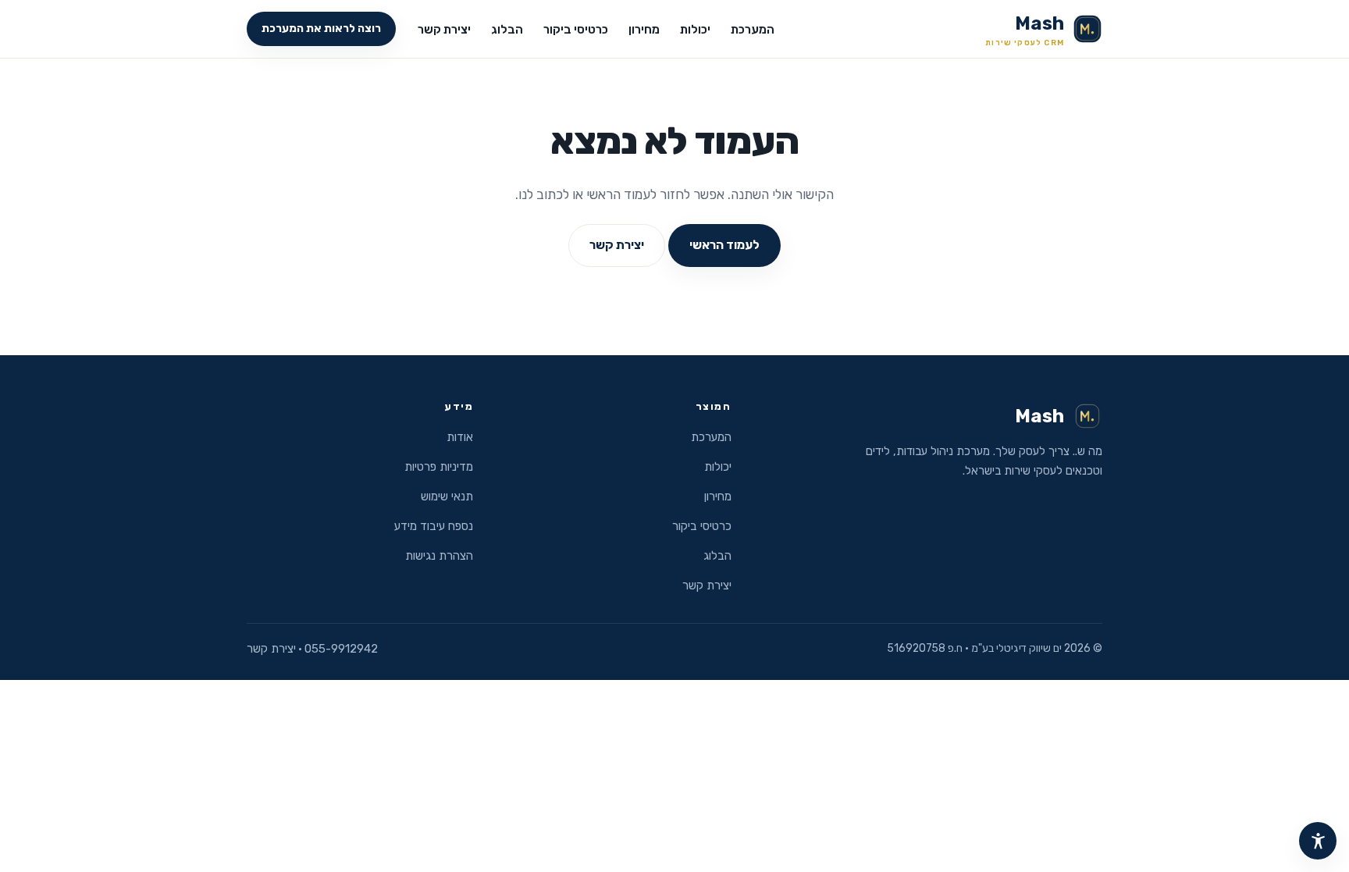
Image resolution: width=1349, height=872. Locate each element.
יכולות (695, 30)
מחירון (644, 30)
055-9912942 (341, 649)
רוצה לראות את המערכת (321, 28)
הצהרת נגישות (439, 556)
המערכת (752, 30)
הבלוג (507, 30)
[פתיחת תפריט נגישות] (1318, 841)
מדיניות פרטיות (438, 467)
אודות (460, 437)
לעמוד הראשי (724, 244)
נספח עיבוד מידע (433, 526)
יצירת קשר (444, 30)
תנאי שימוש (447, 496)
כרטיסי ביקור (575, 30)
